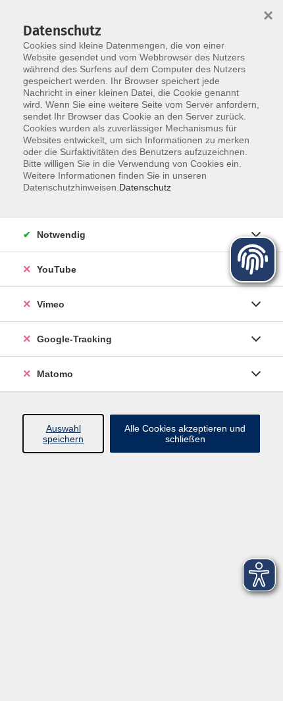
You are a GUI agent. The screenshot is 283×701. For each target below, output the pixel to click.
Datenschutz (145, 187)
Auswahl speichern (63, 433)
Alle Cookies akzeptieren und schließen (184, 433)
